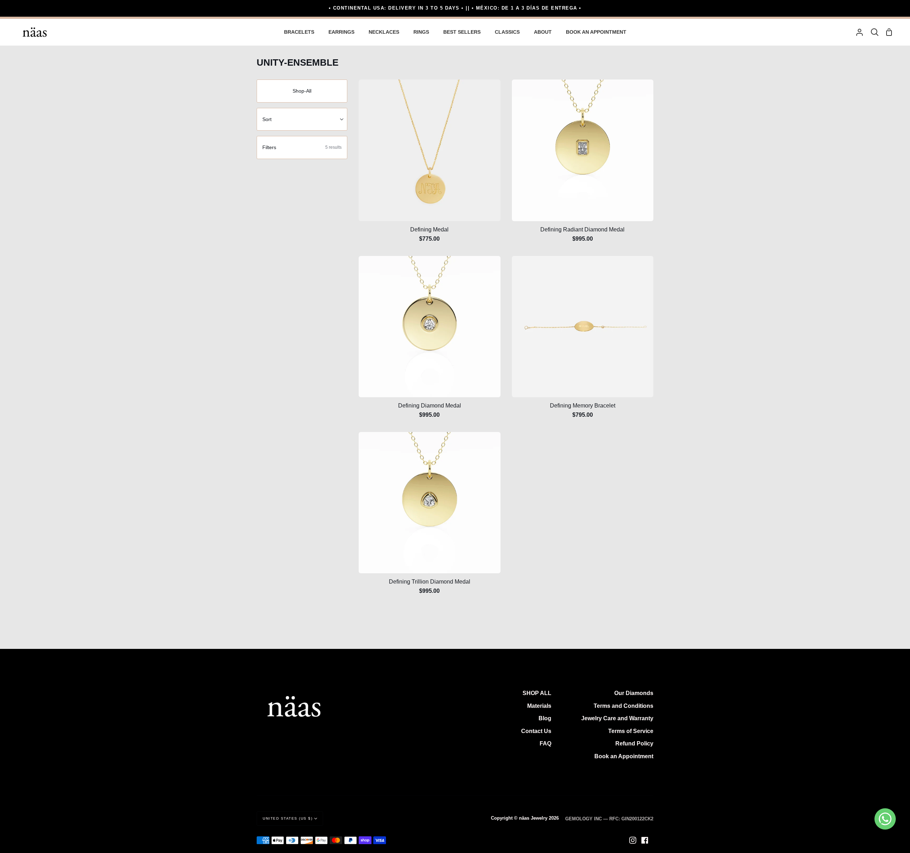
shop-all (302, 91)
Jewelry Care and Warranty (617, 718)
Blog (545, 718)
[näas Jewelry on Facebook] (644, 840)
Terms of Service (630, 731)
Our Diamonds (633, 693)
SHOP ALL (537, 693)
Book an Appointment (623, 756)
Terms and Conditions (623, 706)
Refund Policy (634, 743)
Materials (539, 706)
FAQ (545, 743)
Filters (302, 147)
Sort (267, 119)
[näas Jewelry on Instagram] (632, 840)
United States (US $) (287, 818)
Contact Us (536, 731)
